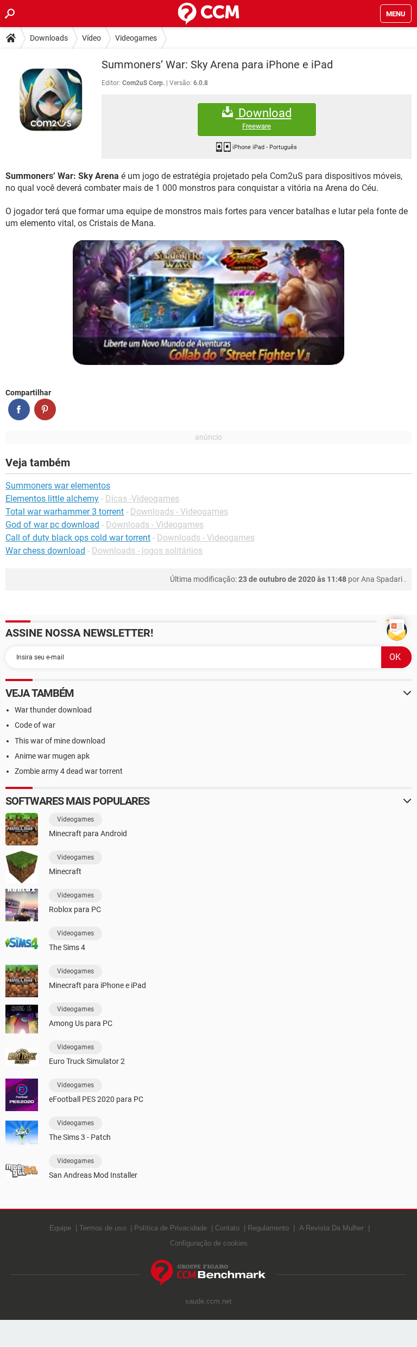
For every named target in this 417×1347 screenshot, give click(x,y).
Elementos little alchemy (52, 498)
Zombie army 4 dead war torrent (69, 771)
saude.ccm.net (208, 1301)
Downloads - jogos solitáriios (147, 551)
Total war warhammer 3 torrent (64, 511)
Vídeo (91, 38)
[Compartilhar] (19, 409)
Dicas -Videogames (142, 498)
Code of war (35, 725)
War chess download (45, 551)
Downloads (49, 38)
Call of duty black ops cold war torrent (77, 538)
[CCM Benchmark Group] (208, 1273)
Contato (227, 1228)
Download (264, 118)
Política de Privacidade (170, 1228)
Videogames (136, 38)
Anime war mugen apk (52, 756)
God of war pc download (52, 524)
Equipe (60, 1228)
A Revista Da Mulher (331, 1228)
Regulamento (268, 1228)
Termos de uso (102, 1228)
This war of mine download (60, 740)
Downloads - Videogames (179, 511)
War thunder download (53, 709)
